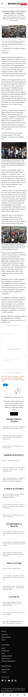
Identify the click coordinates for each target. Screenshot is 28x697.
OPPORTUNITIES (6, 637)
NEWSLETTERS (5, 669)
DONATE (3, 672)
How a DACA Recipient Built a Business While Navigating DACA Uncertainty (13, 622)
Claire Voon (7, 48)
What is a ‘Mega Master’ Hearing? (11, 460)
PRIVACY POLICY (6, 658)
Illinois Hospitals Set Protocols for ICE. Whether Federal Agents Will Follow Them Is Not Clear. (13, 554)
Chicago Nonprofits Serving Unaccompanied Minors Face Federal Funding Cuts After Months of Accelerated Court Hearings (14, 479)
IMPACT (3, 640)
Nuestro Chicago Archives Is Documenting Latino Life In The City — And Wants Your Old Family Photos (13, 587)
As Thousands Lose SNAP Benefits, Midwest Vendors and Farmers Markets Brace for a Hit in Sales (14, 543)
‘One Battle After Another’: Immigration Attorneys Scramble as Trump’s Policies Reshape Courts (13, 437)
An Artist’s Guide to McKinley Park (11, 568)
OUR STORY (4, 634)
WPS (11, 691)
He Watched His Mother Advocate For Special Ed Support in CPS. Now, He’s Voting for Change (12, 603)
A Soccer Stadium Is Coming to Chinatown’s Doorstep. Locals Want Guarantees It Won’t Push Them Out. (14, 506)
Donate (5, 385)
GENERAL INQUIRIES (6, 656)
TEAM (3, 653)
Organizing (5, 52)
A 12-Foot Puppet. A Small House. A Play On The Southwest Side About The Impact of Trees (14, 533)
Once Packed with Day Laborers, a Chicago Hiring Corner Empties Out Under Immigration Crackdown (13, 495)
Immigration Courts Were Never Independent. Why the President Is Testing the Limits (14, 427)
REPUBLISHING (5, 651)
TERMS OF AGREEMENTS (8, 661)
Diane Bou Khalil (20, 48)
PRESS (3, 648)
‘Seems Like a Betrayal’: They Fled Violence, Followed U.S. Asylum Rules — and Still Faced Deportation (14, 469)
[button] (2, 3)
